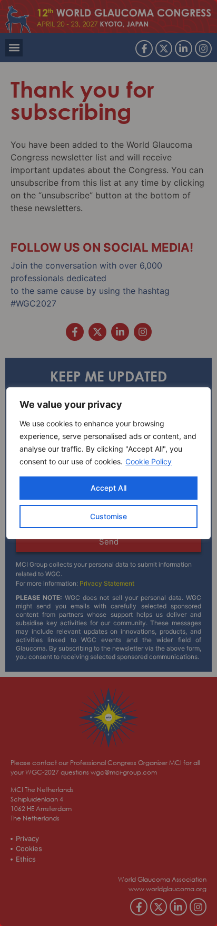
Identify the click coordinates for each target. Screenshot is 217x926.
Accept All (108, 487)
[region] (108, 463)
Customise (108, 516)
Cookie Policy (148, 461)
